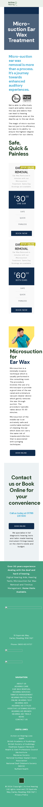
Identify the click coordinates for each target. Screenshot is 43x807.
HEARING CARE (21, 686)
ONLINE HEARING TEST (21, 700)
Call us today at (18, 513)
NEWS (21, 717)
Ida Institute (21, 752)
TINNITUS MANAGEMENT (21, 694)
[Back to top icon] (21, 780)
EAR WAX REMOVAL (21, 689)
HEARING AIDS (21, 703)
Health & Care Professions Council (21, 749)
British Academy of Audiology (22, 741)
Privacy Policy (21, 795)
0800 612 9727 (25, 644)
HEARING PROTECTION (21, 697)
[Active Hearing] (12, 3)
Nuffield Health (21, 769)
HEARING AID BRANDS (22, 711)
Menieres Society (21, 755)
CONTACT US (21, 719)
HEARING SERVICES (21, 692)
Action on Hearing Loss (21, 736)
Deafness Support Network (21, 747)
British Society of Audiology (21, 744)
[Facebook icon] (21, 799)
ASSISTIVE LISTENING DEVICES (21, 708)
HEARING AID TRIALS (21, 714)
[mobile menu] (3, 3)
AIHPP (21, 738)
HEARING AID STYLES (21, 706)
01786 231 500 (25, 514)
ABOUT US (21, 683)
